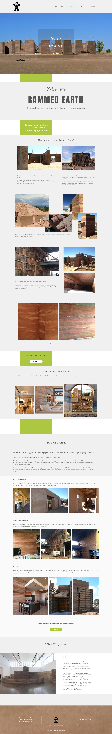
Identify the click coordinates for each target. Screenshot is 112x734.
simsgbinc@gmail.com (26, 721)
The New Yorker (81, 685)
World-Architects (77, 689)
